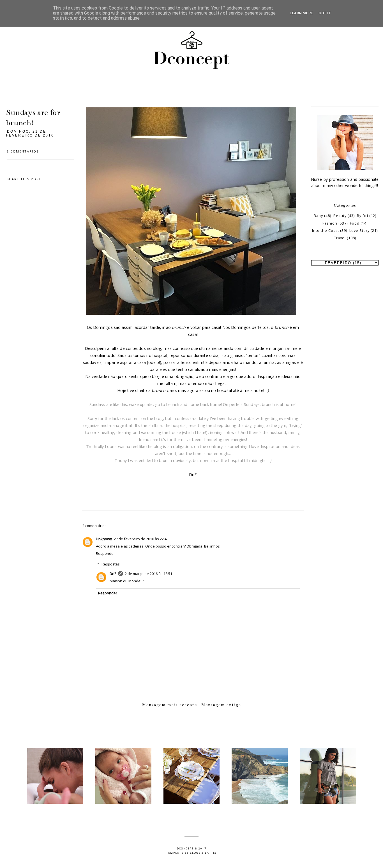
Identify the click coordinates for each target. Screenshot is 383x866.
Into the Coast (325, 230)
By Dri (362, 215)
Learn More (301, 13)
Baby (318, 215)
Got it (325, 13)
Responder (105, 553)
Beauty (340, 215)
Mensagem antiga (221, 704)
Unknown (104, 538)
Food (354, 223)
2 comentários (23, 151)
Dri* (113, 573)
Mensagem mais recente (169, 704)
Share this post (24, 179)
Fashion (329, 223)
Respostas (110, 564)
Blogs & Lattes (203, 853)
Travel (340, 237)
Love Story (359, 230)
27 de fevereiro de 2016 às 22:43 (141, 538)
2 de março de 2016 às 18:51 (148, 573)
